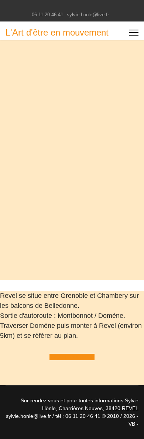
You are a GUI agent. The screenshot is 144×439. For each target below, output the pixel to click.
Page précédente (72, 357)
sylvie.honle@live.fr (88, 14)
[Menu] (133, 32)
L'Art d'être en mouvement (57, 32)
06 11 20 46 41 (47, 14)
